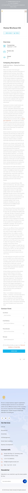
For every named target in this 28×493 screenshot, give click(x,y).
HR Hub (3, 426)
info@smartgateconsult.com (14, 1)
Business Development (7, 444)
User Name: (5, 312)
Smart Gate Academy (6, 441)
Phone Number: (6, 328)
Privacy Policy (17, 347)
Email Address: (6, 320)
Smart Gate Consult (11, 490)
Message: (5, 336)
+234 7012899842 (14, 3)
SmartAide (4, 434)
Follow (17, 33)
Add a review (8, 33)
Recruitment (4, 430)
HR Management (5, 437)
